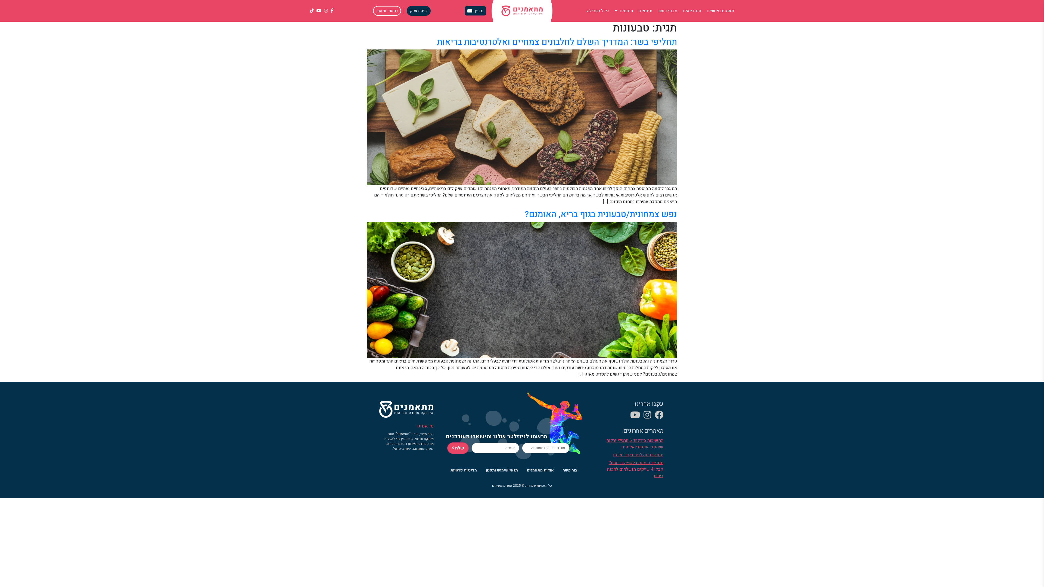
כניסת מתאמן (387, 11)
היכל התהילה (598, 11)
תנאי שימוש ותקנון (502, 470)
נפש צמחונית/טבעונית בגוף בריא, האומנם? (601, 214)
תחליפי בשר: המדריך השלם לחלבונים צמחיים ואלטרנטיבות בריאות (557, 42)
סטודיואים (692, 11)
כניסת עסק (418, 11)
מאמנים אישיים (720, 11)
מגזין (479, 11)
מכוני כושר (667, 11)
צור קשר (570, 470)
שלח (459, 448)
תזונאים (645, 11)
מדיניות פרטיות (463, 470)
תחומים (626, 11)
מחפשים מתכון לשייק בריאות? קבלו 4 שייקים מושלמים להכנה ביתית (635, 469)
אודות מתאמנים (540, 470)
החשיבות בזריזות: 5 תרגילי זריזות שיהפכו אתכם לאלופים (635, 443)
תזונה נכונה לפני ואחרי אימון (638, 455)
